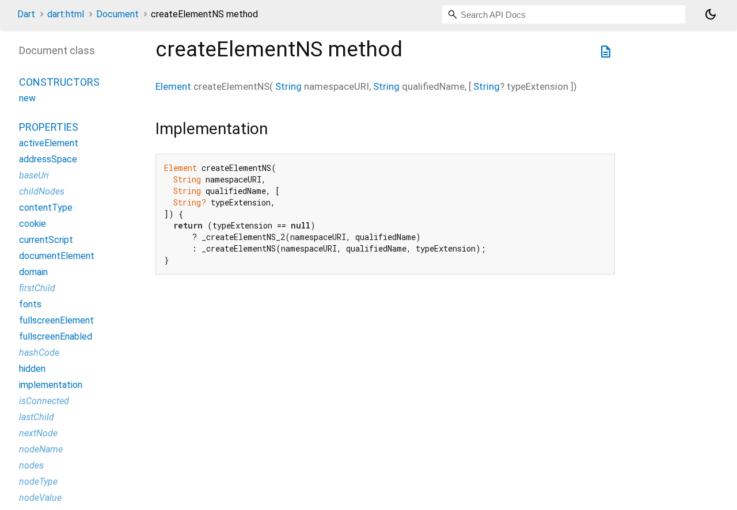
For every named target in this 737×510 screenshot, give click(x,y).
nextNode (38, 433)
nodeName (41, 449)
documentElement (56, 255)
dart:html (65, 14)
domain (33, 272)
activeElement (48, 143)
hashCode (39, 352)
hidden (32, 368)
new (27, 98)
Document (117, 14)
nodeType (38, 481)
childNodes (41, 191)
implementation (50, 384)
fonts (30, 304)
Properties (48, 127)
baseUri (34, 175)
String (288, 86)
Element (173, 86)
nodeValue (40, 497)
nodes (31, 465)
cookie (32, 223)
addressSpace (48, 159)
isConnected (44, 400)
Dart (26, 14)
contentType (46, 207)
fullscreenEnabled (55, 336)
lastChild (36, 417)
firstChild (37, 288)
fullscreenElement (56, 320)
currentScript (46, 239)
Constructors (59, 82)
